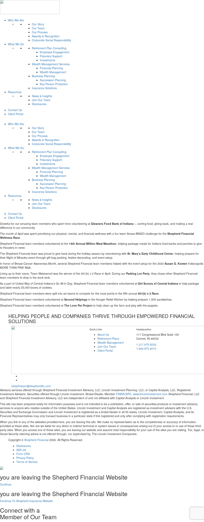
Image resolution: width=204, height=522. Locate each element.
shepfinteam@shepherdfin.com (31, 386)
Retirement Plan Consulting (49, 48)
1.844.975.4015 (146, 348)
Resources (15, 92)
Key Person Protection (54, 84)
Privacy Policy (25, 458)
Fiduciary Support (51, 56)
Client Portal (15, 114)
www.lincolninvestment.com (150, 394)
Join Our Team (41, 100)
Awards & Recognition (46, 36)
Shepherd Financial (36, 440)
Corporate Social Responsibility (51, 40)
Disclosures (39, 104)
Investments (47, 60)
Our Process (40, 32)
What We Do (16, 44)
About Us (103, 334)
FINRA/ (120, 394)
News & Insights (42, 96)
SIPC (128, 394)
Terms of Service (27, 462)
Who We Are (16, 20)
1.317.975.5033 (146, 344)
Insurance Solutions (44, 88)
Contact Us (15, 110)
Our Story (38, 24)
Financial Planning (51, 68)
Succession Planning (53, 80)
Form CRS (23, 454)
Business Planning (43, 76)
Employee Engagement (54, 52)
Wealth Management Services (51, 64)
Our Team (38, 28)
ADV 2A (21, 450)
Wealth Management (53, 72)
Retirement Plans (108, 338)
